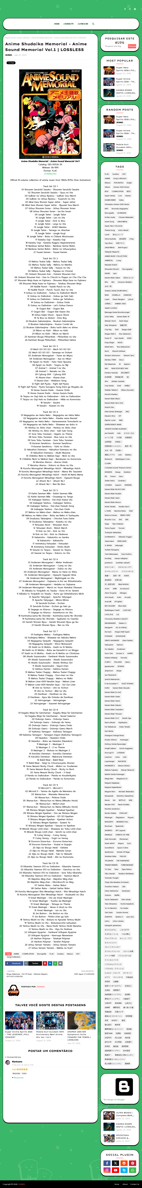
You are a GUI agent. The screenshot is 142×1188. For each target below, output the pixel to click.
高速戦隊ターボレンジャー (115, 1059)
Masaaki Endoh (111, 265)
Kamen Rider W (123, 316)
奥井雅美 (118, 1003)
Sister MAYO (110, 843)
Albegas (123, 593)
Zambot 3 (119, 917)
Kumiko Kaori (124, 506)
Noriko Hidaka (110, 813)
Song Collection (23, 37)
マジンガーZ (118, 977)
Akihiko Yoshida (117, 381)
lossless (60, 954)
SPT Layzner (120, 830)
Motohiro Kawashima (125, 796)
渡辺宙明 (122, 239)
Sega (107, 524)
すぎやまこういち (111, 934)
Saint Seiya (123, 321)
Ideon (127, 662)
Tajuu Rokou (126, 869)
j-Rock (130, 299)
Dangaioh (108, 627)
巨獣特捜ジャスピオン (113, 446)
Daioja (117, 472)
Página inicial (10, 37)
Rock (107, 351)
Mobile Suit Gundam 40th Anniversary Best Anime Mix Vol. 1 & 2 (50, 1034)
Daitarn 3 (122, 623)
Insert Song (109, 221)
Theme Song (110, 230)
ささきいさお (129, 433)
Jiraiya (118, 670)
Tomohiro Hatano (112, 886)
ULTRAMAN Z (110, 537)
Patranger (108, 817)
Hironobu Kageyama (120, 208)
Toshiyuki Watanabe (113, 532)
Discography (127, 269)
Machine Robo (120, 511)
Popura (130, 817)
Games (128, 195)
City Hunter (109, 385)
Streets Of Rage (123, 852)
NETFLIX (122, 800)
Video (121, 200)
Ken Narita (109, 731)
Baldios (128, 455)
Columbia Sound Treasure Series (118, 467)
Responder (16, 1073)
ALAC (107, 588)
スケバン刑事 (128, 951)
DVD (116, 329)
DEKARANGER (110, 623)
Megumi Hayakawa (112, 783)
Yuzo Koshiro (126, 554)
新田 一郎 (117, 575)
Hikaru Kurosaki (127, 390)
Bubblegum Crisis (123, 459)
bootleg (108, 558)
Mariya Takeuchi (127, 770)
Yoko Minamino (111, 904)
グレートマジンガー (112, 947)
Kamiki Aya (126, 718)
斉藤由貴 (108, 1012)
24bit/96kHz (110, 247)
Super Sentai (110, 195)
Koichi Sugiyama (126, 748)
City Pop (108, 329)
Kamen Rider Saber (112, 277)
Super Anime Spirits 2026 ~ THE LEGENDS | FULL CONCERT (18, 1034)
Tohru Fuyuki (110, 528)
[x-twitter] (115, 1163)
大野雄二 (108, 303)
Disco (121, 360)
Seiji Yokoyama (110, 325)
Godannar (121, 649)
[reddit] (124, 1163)
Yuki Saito (109, 912)
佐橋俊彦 (128, 437)
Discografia (41, 954)
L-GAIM (108, 511)
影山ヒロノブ (118, 234)
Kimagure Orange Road (114, 735)
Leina (117, 757)
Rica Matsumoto (123, 347)
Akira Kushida (110, 239)
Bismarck (108, 459)
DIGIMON (108, 472)
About (125, 1184)
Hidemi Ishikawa (111, 657)
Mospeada (109, 796)
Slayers (121, 843)
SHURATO (108, 830)
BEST (129, 191)
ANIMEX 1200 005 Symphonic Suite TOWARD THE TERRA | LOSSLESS (79, 1036)
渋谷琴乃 (108, 1037)
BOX (106, 191)
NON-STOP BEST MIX (119, 368)
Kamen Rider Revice (113, 502)
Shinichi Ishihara (118, 351)
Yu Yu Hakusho (111, 908)
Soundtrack (109, 847)
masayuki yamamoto (113, 925)
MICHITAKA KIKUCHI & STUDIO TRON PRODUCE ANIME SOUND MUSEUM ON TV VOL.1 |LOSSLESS (125, 1136)
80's (106, 282)
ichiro (107, 921)
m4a (119, 433)
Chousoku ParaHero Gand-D (116, 619)
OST (77, 954)
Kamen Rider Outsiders (114, 709)
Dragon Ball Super (122, 632)
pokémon (108, 562)
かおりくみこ (110, 567)
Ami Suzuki (109, 597)
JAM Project (122, 247)
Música (70, 954)
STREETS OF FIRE (122, 835)
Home (117, 1184)
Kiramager (124, 740)
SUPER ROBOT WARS (113, 424)
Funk (119, 385)
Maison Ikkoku (124, 765)
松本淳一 (115, 1020)
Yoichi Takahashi (111, 899)
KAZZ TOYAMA (127, 683)
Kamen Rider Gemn (112, 701)
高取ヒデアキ (110, 455)
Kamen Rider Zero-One (114, 403)
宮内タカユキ (129, 277)
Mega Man (109, 778)
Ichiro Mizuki (123, 230)
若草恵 (107, 1046)
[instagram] (130, 9)
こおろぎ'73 (124, 930)
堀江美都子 (125, 372)
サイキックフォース (112, 951)
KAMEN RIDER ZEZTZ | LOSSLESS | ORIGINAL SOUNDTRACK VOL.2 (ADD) (126, 91)
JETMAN (121, 666)
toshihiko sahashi (123, 562)
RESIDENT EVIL (122, 822)
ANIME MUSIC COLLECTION (116, 256)
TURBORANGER (127, 865)
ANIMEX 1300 (120, 303)
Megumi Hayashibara (113, 787)
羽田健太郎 (119, 377)
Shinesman (124, 839)
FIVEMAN (108, 636)
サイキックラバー (111, 571)
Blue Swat (122, 606)
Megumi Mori (110, 791)
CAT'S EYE (109, 614)
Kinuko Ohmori (111, 740)
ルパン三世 (109, 437)
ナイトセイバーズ (111, 960)
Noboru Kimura (111, 515)
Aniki (119, 597)
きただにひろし (110, 930)
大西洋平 (108, 1003)
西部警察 (125, 1046)
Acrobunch (124, 588)
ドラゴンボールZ (124, 955)
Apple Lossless (111, 308)
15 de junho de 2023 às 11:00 (22, 1065)
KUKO (107, 688)
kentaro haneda (111, 372)
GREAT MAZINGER (112, 640)
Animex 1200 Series (121, 187)
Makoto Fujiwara (111, 770)
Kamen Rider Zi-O (112, 718)
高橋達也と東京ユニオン (124, 1055)
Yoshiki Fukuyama (112, 550)
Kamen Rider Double (113, 493)
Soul (129, 843)
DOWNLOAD (50, 173)
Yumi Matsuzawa (111, 554)
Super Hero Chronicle (113, 226)
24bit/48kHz (122, 221)
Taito (116, 869)
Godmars (121, 480)
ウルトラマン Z (110, 938)
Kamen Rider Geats (112, 696)
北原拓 (107, 990)
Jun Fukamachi (110, 675)
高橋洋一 (108, 1055)
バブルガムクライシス (113, 964)
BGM (107, 295)
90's (106, 381)
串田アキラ (120, 243)
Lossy (118, 260)
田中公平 (108, 1042)
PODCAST (123, 813)
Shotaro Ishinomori (112, 355)
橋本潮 (117, 1024)
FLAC (52, 954)
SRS (126, 519)
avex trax (130, 917)
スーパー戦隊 (110, 955)
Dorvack (108, 632)
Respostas (19, 1077)
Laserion (108, 757)
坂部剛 (127, 994)
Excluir (24, 1073)
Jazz (114, 273)
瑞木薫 (127, 1037)
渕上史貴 (118, 1037)
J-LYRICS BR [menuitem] (83, 24)
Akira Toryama (110, 593)
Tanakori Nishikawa (125, 873)
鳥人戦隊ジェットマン (113, 1063)
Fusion (113, 476)
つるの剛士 (126, 934)
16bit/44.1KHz (123, 584)
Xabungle (119, 545)
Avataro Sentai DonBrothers (116, 290)
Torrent (121, 528)
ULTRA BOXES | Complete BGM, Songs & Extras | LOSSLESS (125, 1114)
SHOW (107, 273)
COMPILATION (28, 954)
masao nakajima (121, 558)
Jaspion (127, 364)
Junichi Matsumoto (112, 679)
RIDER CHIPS (125, 515)
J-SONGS (108, 485)
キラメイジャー (110, 942)
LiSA (124, 757)
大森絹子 (126, 999)
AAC (120, 455)
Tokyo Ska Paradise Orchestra (117, 882)
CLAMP (108, 463)
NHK (130, 800)
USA (123, 886)
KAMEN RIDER (110, 200)
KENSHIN (128, 485)
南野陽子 (116, 990)
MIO (106, 368)
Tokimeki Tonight (111, 878)
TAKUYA (123, 856)
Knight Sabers (110, 748)
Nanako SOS (110, 804)
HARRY (130, 653)
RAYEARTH (109, 822)
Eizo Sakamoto (125, 334)
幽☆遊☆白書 (128, 1007)
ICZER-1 (108, 662)
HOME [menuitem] (56, 24)
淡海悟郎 (127, 1033)
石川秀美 (118, 1042)
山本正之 (128, 1003)
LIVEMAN (120, 752)
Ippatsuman (109, 666)
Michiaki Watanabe (126, 791)
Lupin (107, 299)
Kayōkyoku (123, 722)
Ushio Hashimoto (111, 891)
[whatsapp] (132, 1170)
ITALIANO (118, 662)
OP (120, 416)
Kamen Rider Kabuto (113, 705)
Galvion (120, 645)
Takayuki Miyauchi (112, 252)
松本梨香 (108, 377)
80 (128, 377)
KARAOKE (127, 295)
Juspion (118, 485)
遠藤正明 (123, 325)
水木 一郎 (108, 450)
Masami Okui (110, 416)
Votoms (108, 895)
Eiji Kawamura (110, 364)
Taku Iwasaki (110, 873)
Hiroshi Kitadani (111, 394)
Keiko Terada (124, 727)
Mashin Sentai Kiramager (115, 774)
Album (107, 187)
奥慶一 (107, 575)
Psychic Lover (110, 420)
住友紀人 (128, 986)
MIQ (127, 411)
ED (106, 476)
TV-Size (108, 869)
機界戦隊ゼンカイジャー (114, 1029)
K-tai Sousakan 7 (111, 683)
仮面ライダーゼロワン (113, 986)
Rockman (108, 826)
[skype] (124, 1170)
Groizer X (120, 653)
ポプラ (107, 977)
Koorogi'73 (109, 752)
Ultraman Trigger (125, 537)
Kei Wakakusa (110, 727)
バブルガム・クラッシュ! (114, 968)
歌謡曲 (129, 1029)
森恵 (123, 1020)
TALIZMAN (109, 860)
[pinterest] (134, 9)
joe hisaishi (109, 433)
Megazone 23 (122, 778)
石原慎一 (119, 450)
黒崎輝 (127, 1063)
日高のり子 (119, 1012)
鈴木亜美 (126, 1050)
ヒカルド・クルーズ (112, 973)
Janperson (109, 670)
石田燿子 (128, 1042)
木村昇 (126, 575)
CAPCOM (126, 610)
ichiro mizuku (118, 921)
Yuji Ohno (109, 243)
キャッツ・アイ (125, 938)
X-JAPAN (108, 545)
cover (107, 234)
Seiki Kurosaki (110, 839)
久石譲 (119, 437)
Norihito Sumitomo (112, 809)
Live (120, 195)
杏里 (106, 1020)
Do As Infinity (121, 627)
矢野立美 (118, 580)
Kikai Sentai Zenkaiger (113, 411)
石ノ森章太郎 (110, 584)
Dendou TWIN (110, 360)
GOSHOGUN (120, 636)
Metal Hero (109, 347)
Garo (121, 476)
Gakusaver (109, 645)
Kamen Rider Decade (121, 688)
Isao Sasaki (119, 338)
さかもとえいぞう (125, 567)
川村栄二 (118, 442)
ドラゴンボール (127, 571)
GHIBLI (127, 385)
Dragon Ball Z (110, 334)
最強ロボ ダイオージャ (113, 1016)
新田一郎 (128, 446)
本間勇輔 (128, 1016)
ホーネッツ (127, 973)
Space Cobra (122, 847)
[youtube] (115, 1170)
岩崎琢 (107, 1007)
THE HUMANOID (122, 860)
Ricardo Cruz (110, 519)
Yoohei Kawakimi (127, 904)
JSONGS (8, 55)
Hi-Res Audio (110, 217)
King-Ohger (109, 342)
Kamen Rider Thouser (113, 714)
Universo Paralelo (125, 282)
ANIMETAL (109, 260)
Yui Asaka (124, 908)
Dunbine (127, 472)
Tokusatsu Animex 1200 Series (117, 204)
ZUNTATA (108, 917)
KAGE (129, 338)
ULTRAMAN (121, 213)
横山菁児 (108, 1024)
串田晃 (107, 981)
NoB (131, 511)
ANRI (115, 588)
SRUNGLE (108, 835)
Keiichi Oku (109, 407)
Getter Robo (110, 480)
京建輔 (115, 981)
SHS (120, 519)
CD (117, 614)
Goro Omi (109, 653)
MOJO (120, 342)
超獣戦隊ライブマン (112, 1050)
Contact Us (134, 1184)
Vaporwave (109, 541)
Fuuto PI (108, 338)
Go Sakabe (109, 649)
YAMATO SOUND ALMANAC (116, 429)
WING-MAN (121, 541)
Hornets (124, 657)
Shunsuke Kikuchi (112, 269)
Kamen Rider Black (112, 398)
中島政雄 (129, 977)
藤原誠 (115, 1046)
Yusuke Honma (122, 912)
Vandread (126, 891)
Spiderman (109, 852)
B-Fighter (118, 601)
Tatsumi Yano (129, 355)
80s (112, 282)
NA (114, 800)
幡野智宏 (116, 1007)
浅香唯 (118, 1033)
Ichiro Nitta (109, 316)
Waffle (116, 895)
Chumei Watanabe (126, 217)
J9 (120, 364)
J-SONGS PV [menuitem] (69, 24)
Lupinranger (110, 761)
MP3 (106, 208)
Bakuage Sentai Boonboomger (117, 312)
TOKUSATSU (118, 182)
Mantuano (17, 1061)
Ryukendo (120, 826)
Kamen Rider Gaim (112, 498)
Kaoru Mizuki (110, 722)
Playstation (120, 817)
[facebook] (125, 9)
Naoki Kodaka (123, 804)
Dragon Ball (126, 329)
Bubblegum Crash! (112, 610)
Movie (107, 800)
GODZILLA (116, 295)
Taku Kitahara (117, 524)
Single (129, 182)
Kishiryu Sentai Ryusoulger (115, 744)
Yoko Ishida (125, 899)
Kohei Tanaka (110, 506)
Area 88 (108, 601)
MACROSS (122, 761)
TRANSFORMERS (111, 865)
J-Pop (131, 239)
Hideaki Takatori (111, 390)
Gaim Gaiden (127, 640)
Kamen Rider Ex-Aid (113, 692)
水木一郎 (108, 286)
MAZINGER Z (110, 765)
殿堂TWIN (108, 1033)
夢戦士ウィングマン (112, 999)
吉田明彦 (108, 442)
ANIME (16, 954)
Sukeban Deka (110, 856)
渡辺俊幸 (108, 580)
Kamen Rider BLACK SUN (115, 489)
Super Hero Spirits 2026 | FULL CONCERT (126, 69)
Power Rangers (119, 299)
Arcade (127, 597)
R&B (120, 420)
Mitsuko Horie (110, 321)
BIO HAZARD (110, 606)
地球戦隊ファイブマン (113, 994)
